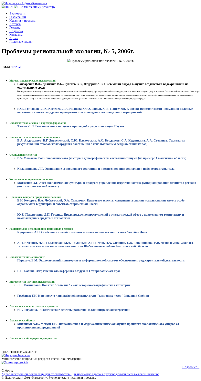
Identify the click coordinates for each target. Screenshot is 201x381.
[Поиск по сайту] (7, 6)
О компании (17, 17)
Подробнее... (190, 367)
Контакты (16, 34)
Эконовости (17, 13)
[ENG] (16, 66)
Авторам (15, 24)
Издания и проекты (22, 20)
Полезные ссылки (21, 41)
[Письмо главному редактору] (34, 6)
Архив (13, 38)
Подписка (16, 31)
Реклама (14, 27)
